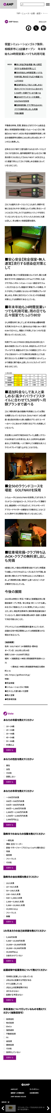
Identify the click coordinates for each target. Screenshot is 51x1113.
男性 (8, 765)
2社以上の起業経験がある (17, 987)
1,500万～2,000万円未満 (16, 816)
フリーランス (11, 858)
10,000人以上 (12, 909)
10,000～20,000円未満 (16, 944)
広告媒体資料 (34, 1093)
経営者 (9, 855)
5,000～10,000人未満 (15, 905)
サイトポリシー (34, 1089)
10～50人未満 (12, 887)
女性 (8, 769)
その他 (9, 773)
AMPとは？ (14, 1089)
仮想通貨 (10, 1030)
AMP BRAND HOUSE (18, 1096)
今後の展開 (19, 113)
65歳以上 (10, 744)
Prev (3, 1108)
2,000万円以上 (12, 819)
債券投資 (10, 1045)
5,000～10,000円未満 (15, 940)
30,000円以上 (12, 952)
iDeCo (9, 1026)
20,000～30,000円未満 (16, 948)
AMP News (13, 21)
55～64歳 (10, 741)
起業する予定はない (14, 994)
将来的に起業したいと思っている (19, 976)
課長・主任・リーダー (14, 844)
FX (7, 1037)
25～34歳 (10, 730)
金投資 (9, 1041)
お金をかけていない (14, 955)
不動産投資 (11, 1033)
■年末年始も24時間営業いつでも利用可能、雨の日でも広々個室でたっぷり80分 (28, 76)
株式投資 (10, 1023)
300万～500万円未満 (15, 801)
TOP (18, 13)
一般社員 (10, 840)
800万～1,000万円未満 (16, 808)
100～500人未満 (13, 894)
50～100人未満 (12, 890)
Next (47, 1108)
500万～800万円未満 (15, 805)
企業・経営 (36, 13)
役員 (8, 851)
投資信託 (10, 1019)
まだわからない (12, 991)
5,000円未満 (11, 937)
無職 (8, 916)
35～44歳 (10, 733)
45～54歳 (10, 737)
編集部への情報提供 (17, 1093)
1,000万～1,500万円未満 (16, 812)
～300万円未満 (12, 797)
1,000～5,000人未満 (15, 901)
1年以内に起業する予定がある (18, 980)
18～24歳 (10, 726)
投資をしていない (13, 1052)
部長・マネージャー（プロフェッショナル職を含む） (25, 847)
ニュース (25, 13)
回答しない (10, 776)
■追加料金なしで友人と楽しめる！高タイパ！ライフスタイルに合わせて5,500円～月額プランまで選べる (28, 88)
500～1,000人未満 (14, 898)
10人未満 (10, 883)
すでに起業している (14, 983)
